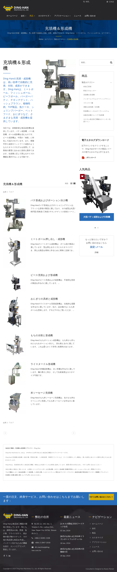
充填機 (66, 469)
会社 (23, 15)
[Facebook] (4, 556)
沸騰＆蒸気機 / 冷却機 (91, 107)
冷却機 (12, 475)
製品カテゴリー (59, 39)
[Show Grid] (71, 183)
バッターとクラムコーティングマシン (97, 99)
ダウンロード (91, 157)
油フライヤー (62, 472)
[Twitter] (7, 556)
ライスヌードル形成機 (43, 364)
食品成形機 (22, 472)
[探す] (84, 2)
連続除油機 (78, 472)
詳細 (96, 252)
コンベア (24, 475)
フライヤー (70, 472)
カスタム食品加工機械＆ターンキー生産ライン (97, 120)
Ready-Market (109, 569)
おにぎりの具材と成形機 (44, 298)
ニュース (77, 15)
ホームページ (12, 15)
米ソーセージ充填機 (42, 392)
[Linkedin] (9, 556)
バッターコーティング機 (50, 472)
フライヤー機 (88, 103)
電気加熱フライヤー (88, 472)
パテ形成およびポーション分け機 (49, 200)
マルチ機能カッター (11, 472)
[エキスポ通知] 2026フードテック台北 (72, 525)
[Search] (111, 62)
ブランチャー (104, 472)
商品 (32, 15)
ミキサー (56, 469)
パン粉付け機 (38, 472)
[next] (74, 433)
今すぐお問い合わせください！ (101, 497)
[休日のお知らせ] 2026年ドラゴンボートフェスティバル (72, 537)
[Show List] (74, 183)
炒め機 (62, 469)
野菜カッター (73, 469)
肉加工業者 (87, 86)
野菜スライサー (96, 469)
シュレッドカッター (84, 469)
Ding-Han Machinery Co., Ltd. (26, 569)
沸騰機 (97, 472)
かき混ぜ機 (49, 469)
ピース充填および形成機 (44, 275)
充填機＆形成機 (72, 39)
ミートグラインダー (39, 469)
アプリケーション (61, 15)
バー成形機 (29, 472)
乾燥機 (7, 475)
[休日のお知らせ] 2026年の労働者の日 (72, 550)
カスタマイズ (44, 15)
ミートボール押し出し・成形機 (48, 239)
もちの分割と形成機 (42, 335)
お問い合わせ (90, 15)
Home (41, 39)
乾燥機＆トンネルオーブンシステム (96, 111)
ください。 (38, 475)
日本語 (111, 2)
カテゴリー (49, 39)
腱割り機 (18, 475)
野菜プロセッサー (89, 91)
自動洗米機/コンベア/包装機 (93, 115)
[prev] (5, 433)
